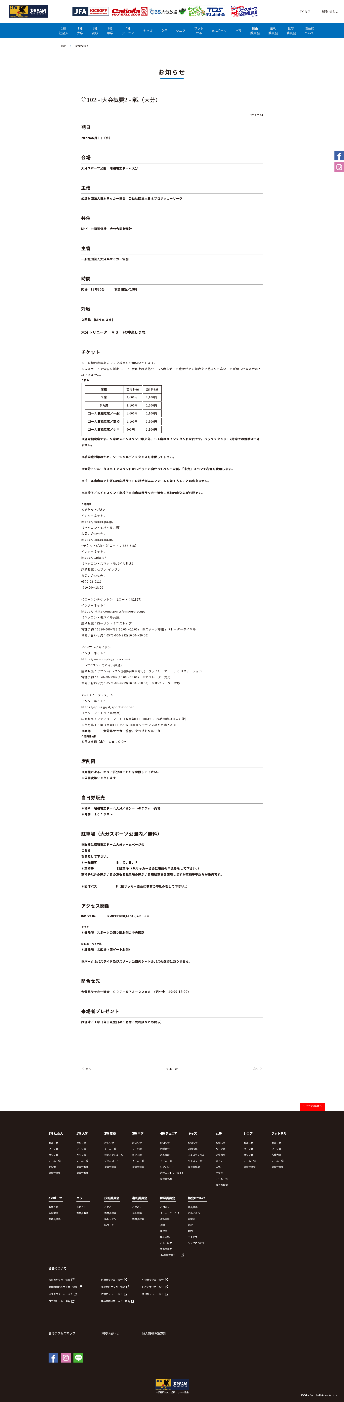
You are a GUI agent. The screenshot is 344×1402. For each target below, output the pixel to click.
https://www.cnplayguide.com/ (105, 659)
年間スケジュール (113, 1154)
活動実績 (53, 1213)
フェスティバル (196, 1154)
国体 (218, 1166)
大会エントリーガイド (172, 1172)
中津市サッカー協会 (153, 1279)
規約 (190, 1231)
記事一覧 (172, 1069)
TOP (63, 45)
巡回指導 (192, 1148)
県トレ (219, 1160)
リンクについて (196, 1243)
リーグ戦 (53, 1148)
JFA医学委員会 (168, 1255)
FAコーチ (109, 1225)
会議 (162, 1225)
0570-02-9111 (91, 581)
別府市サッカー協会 (112, 1279)
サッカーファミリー (170, 1213)
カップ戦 (53, 1154)
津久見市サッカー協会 (60, 1294)
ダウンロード (111, 1160)
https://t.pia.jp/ (93, 557)
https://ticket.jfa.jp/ (97, 521)
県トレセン (110, 1219)
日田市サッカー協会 (59, 1301)
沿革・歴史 (166, 1243)
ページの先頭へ (314, 1106)
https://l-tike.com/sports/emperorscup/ (113, 611)
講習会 (163, 1231)
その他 (52, 1166)
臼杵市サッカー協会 (153, 1286)
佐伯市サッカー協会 (112, 1294)
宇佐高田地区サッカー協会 (115, 1301)
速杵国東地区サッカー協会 (63, 1286)
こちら (86, 850)
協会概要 (192, 1207)
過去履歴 (165, 1154)
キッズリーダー (196, 1160)
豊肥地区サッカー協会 (113, 1286)
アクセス (304, 11)
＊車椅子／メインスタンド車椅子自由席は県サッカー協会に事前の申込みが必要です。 (142, 493)
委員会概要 (55, 1172)
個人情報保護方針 (154, 1333)
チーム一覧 (55, 1160)
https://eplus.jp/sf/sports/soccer (107, 707)
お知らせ (53, 1142)
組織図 (191, 1219)
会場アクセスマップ (62, 1333)
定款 (190, 1225)
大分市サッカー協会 (59, 1279)
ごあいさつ (194, 1213)
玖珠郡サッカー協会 (153, 1294)
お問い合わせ (329, 11)
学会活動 (165, 1237)
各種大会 (165, 1148)
